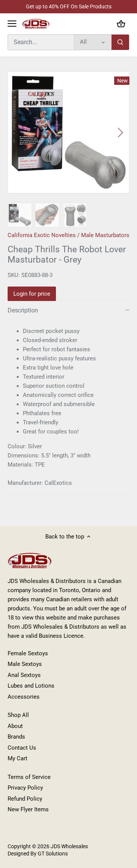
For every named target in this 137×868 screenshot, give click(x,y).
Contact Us (22, 747)
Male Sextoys (25, 664)
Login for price (31, 293)
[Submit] (120, 42)
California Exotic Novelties (42, 235)
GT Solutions (52, 853)
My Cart (17, 758)
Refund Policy (25, 798)
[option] (68, 132)
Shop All (18, 715)
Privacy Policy (25, 787)
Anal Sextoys (24, 675)
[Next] (119, 132)
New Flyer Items (28, 809)
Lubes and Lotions (31, 685)
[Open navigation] (12, 24)
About (15, 726)
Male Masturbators (105, 235)
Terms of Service (29, 777)
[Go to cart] (121, 23)
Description (23, 310)
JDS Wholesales (69, 846)
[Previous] (17, 132)
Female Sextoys (28, 653)
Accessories (24, 696)
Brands (16, 736)
